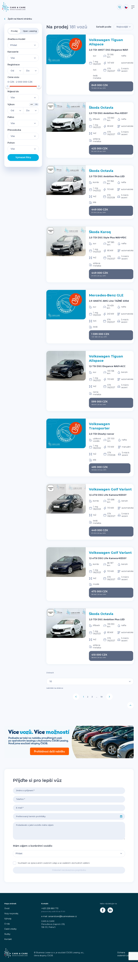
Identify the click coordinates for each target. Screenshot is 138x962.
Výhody (7, 918)
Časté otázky (10, 929)
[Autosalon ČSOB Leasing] (69, 742)
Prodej (14, 31)
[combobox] (65, 816)
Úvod (6, 908)
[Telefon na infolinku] (119, 7)
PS (36, 104)
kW (31, 104)
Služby (7, 934)
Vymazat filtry (23, 157)
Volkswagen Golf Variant (110, 489)
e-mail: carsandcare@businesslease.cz (59, 916)
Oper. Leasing (30, 31)
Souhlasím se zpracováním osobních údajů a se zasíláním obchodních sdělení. (54, 863)
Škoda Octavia (101, 108)
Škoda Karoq (100, 232)
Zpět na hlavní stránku (20, 19)
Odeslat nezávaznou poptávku (69, 870)
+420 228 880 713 (49, 908)
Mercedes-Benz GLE (106, 295)
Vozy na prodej (11, 913)
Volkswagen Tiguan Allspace (106, 42)
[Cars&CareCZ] (102, 910)
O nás (7, 924)
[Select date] (121, 816)
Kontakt (8, 939)
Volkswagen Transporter (99, 426)
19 (101, 697)
